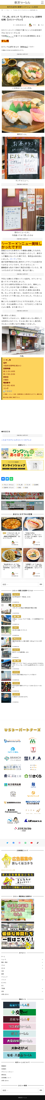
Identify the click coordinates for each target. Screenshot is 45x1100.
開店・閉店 (4, 962)
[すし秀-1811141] (23, 71)
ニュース (3, 959)
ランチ (28, 485)
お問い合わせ (5, 994)
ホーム (3, 956)
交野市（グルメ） (8, 487)
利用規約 (3, 1069)
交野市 (36, 485)
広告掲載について (6, 1077)
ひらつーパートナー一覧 (8, 870)
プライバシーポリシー (7, 1072)
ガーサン (13, 259)
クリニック (4, 977)
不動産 (3, 988)
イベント (3, 980)
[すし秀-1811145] (23, 339)
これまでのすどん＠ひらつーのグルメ (16, 440)
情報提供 (3, 1066)
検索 (41, 584)
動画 (2, 974)
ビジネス (3, 982)
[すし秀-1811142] (23, 111)
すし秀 (20, 485)
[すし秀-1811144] (23, 209)
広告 (2, 991)
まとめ (3, 968)
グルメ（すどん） (8, 485)
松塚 (26, 487)
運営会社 (3, 1074)
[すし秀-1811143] (23, 157)
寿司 (19, 487)
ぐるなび (8, 391)
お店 (2, 971)
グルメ (42, 25)
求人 (2, 985)
